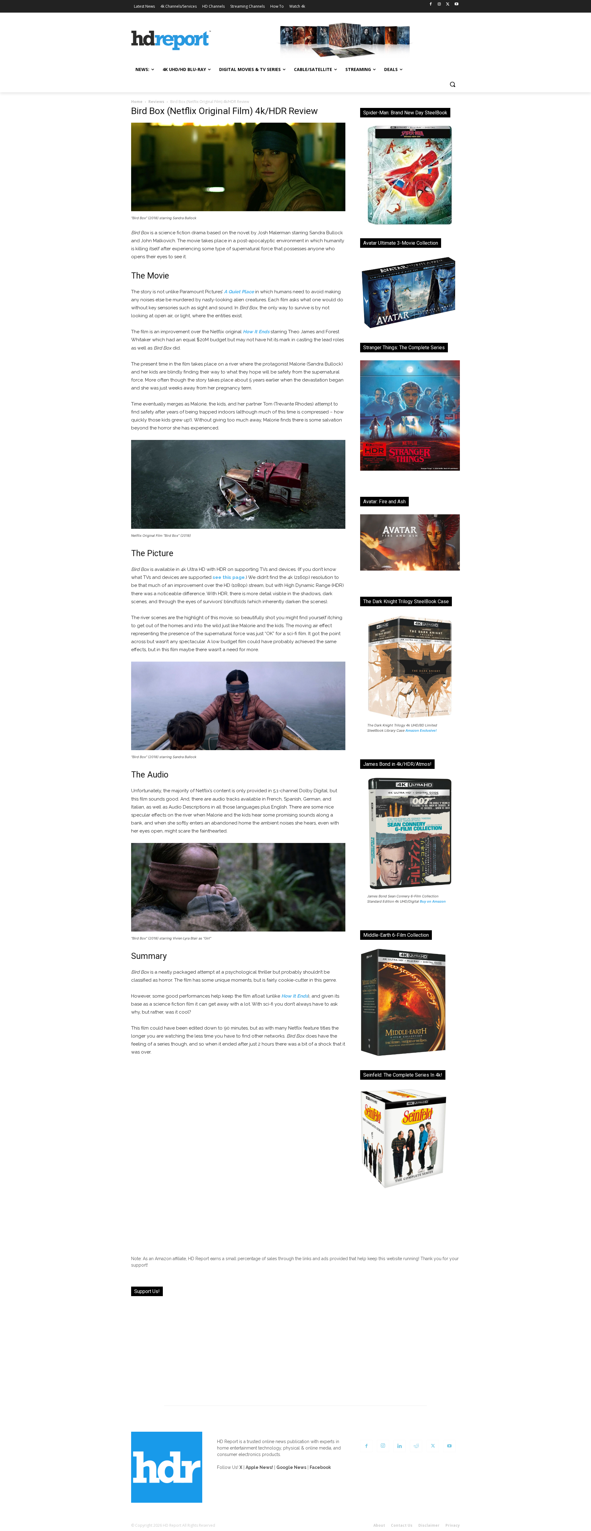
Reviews (156, 101)
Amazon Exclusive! (421, 730)
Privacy (452, 1525)
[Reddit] (416, 1446)
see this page (229, 577)
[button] (452, 84)
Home (137, 101)
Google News (291, 1467)
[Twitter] (447, 4)
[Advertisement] (295, 1347)
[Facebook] (430, 4)
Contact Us (401, 1525)
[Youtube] (456, 4)
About (379, 1525)
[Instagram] (439, 4)
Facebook (320, 1467)
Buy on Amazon (433, 901)
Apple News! (259, 1467)
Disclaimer (429, 1525)
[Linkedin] (399, 1446)
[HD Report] (171, 40)
